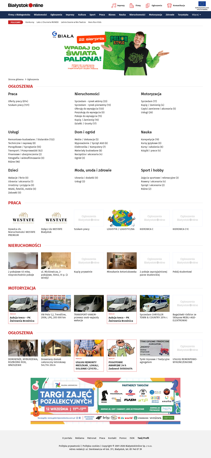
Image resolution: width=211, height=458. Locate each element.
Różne (11, 161)
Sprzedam (146, 101)
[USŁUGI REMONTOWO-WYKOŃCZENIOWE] (188, 348)
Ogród (78, 158)
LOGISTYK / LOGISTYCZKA (120, 229)
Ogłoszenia (157, 5)
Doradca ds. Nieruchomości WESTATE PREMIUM (21, 232)
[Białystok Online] (25, 5)
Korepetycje (147, 139)
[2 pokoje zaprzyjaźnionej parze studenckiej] (155, 260)
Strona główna (15, 79)
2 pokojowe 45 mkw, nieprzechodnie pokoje (21, 273)
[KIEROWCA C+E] (188, 218)
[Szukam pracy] (89, 218)
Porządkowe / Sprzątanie (22, 146)
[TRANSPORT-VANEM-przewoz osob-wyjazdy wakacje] (89, 303)
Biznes (112, 14)
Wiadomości (40, 14)
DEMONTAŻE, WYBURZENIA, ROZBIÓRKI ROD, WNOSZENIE (23, 362)
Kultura (82, 14)
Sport (92, 14)
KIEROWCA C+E (181, 229)
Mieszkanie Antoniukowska (122, 271)
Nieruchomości (137, 14)
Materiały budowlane (86, 150)
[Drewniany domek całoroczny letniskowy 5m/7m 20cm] (56, 348)
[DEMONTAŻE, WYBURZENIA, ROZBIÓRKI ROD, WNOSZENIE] (23, 348)
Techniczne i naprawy (20, 143)
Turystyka (183, 14)
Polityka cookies (91, 446)
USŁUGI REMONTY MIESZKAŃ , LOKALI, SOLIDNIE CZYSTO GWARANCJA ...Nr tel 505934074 (87, 365)
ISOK (132, 438)
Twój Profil (143, 438)
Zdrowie (170, 14)
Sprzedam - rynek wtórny (89, 101)
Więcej (195, 14)
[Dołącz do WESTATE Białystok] (56, 218)
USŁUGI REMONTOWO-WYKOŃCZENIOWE (185, 361)
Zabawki (12, 192)
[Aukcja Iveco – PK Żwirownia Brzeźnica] (23, 303)
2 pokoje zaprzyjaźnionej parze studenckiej (153, 273)
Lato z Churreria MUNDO (48, 22)
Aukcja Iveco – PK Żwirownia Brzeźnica (22, 319)
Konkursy (29, 22)
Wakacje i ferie (16, 177)
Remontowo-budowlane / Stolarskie (28, 139)
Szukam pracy (16, 105)
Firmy (138, 5)
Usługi (144, 112)
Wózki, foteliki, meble (20, 188)
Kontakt (112, 438)
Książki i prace (149, 150)
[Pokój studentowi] (188, 260)
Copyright (107, 446)
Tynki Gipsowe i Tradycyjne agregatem (155, 361)
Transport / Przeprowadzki (23, 150)
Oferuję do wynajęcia (86, 108)
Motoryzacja (155, 14)
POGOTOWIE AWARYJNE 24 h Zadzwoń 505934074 (120, 365)
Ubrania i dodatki (84, 177)
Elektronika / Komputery (88, 146)
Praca (102, 14)
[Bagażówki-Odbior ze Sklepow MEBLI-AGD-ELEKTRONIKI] (188, 303)
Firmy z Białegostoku (19, 14)
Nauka (122, 14)
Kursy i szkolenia (150, 146)
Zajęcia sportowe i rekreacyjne (158, 177)
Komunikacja (179, 5)
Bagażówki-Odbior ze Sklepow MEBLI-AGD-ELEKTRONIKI (184, 317)
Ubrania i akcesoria (19, 181)
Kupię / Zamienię (84, 119)
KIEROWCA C (146, 229)
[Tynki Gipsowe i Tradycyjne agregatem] (155, 348)
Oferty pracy (15, 101)
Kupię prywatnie (83, 271)
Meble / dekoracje (85, 139)
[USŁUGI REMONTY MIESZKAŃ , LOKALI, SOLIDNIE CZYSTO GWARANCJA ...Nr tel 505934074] (89, 348)
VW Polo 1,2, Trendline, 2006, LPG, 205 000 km (53, 316)
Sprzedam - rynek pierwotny (90, 105)
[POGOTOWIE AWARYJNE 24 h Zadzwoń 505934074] (122, 348)
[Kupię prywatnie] (89, 260)
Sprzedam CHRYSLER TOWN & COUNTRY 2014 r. (154, 316)
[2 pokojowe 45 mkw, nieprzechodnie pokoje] (23, 260)
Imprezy (121, 5)
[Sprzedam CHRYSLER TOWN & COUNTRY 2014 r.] (155, 303)
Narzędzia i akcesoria (87, 154)
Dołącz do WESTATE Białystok (51, 230)
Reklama (79, 438)
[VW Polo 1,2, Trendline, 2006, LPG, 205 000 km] (56, 303)
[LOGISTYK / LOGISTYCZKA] (122, 218)
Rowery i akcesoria (151, 181)
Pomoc (123, 438)
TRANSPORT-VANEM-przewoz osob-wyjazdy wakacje (86, 317)
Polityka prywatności (69, 446)
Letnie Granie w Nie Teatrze (73, 22)
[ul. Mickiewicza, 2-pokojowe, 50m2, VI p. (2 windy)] (56, 260)
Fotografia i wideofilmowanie (24, 158)
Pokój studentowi (182, 271)
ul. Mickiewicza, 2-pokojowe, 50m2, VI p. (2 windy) (54, 274)
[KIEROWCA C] (155, 218)
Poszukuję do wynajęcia (88, 112)
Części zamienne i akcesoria (156, 108)
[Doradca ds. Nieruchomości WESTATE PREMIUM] (23, 218)
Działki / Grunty (83, 123)
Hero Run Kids (94, 22)
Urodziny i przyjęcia (19, 185)
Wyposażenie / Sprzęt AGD (89, 143)
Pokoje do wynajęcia (86, 116)
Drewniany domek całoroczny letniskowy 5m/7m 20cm (53, 362)
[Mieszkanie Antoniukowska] (122, 260)
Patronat (91, 438)
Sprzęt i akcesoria (151, 185)
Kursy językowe (149, 143)
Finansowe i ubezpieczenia (23, 154)
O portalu (67, 438)
